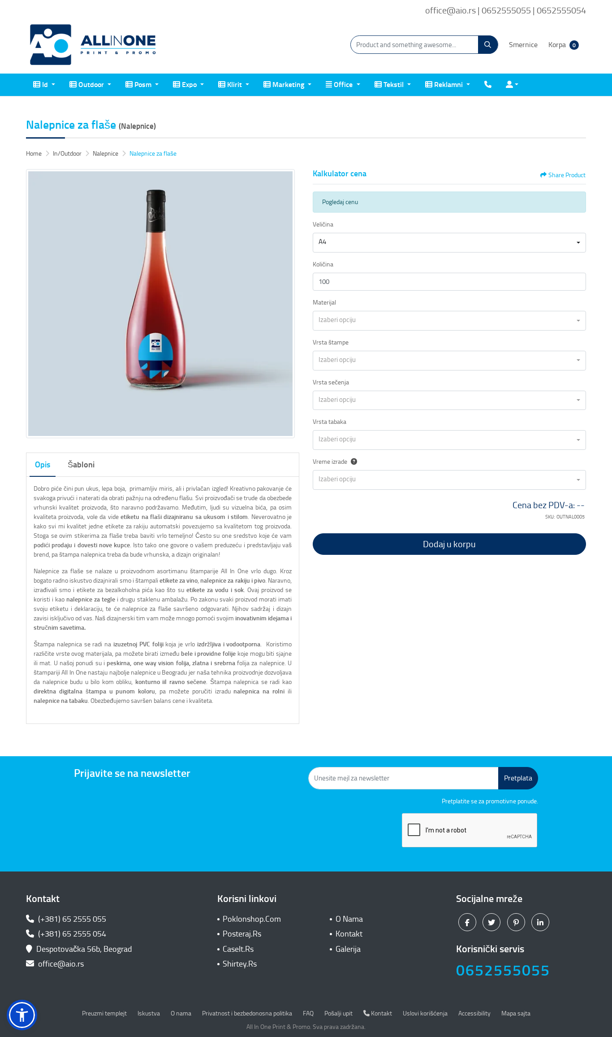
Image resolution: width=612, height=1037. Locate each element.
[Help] (352, 462)
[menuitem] (44, 85)
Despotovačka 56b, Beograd (84, 949)
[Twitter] (493, 922)
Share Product (567, 175)
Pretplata (518, 778)
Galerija (348, 949)
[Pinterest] (517, 922)
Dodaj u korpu (449, 544)
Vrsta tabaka (329, 422)
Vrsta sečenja (331, 382)
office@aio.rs (60, 964)
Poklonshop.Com (252, 919)
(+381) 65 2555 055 (71, 919)
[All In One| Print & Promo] (93, 44)
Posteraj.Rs (242, 934)
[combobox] (449, 243)
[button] (22, 1015)
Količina (323, 264)
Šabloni (81, 465)
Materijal (324, 302)
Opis (42, 465)
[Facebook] (468, 922)
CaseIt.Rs (238, 949)
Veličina (323, 224)
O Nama (349, 919)
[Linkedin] (541, 922)
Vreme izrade (330, 462)
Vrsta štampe (331, 342)
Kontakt (349, 934)
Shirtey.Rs (240, 964)
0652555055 (503, 970)
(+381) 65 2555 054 (71, 934)
